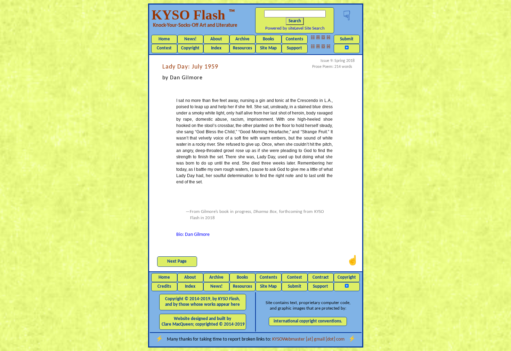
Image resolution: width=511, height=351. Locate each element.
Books (268, 39)
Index (216, 48)
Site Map (268, 48)
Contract (321, 277)
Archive (242, 39)
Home (164, 39)
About (216, 39)
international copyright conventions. (308, 321)
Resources (242, 48)
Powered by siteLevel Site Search (295, 28)
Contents (294, 39)
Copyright (190, 48)
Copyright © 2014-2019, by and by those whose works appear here (202, 302)
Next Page (177, 261)
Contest (164, 48)
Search (295, 21)
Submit (347, 39)
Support (294, 48)
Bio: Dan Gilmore (193, 234)
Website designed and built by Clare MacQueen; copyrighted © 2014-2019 (203, 322)
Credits (164, 286)
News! (190, 39)
